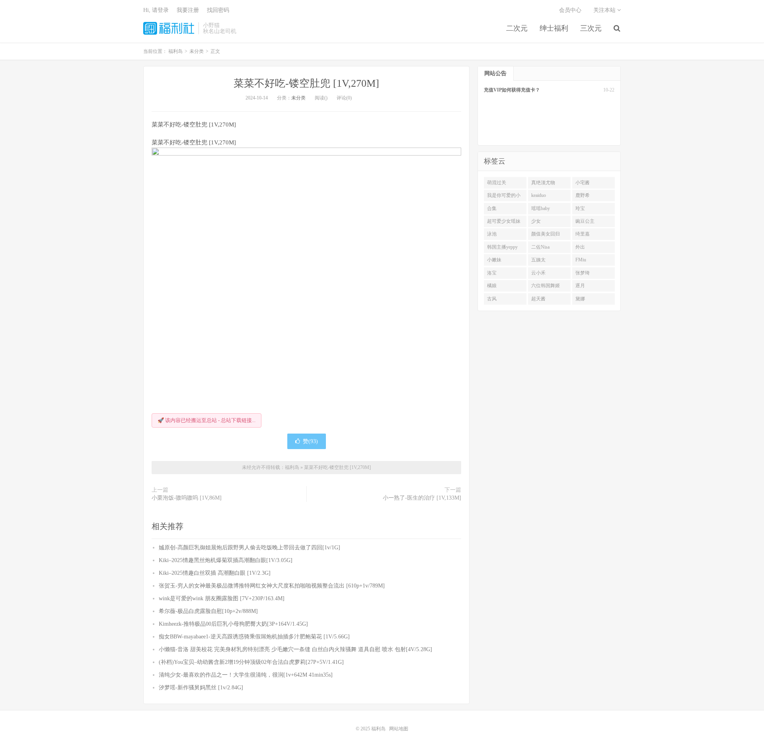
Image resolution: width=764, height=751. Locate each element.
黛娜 (580, 299)
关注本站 (605, 10)
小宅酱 (582, 182)
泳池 (492, 234)
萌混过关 (496, 182)
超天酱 (538, 299)
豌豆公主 (584, 221)
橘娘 (492, 285)
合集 (492, 208)
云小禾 (538, 273)
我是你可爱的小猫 (503, 197)
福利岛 (168, 28)
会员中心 (570, 10)
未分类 (298, 98)
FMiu (580, 260)
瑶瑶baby (540, 208)
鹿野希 (582, 195)
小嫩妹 (494, 260)
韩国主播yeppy (502, 247)
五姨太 (538, 260)
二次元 (517, 28)
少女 (536, 221)
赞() (310, 441)
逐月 (580, 285)
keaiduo (538, 195)
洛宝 (492, 273)
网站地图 (398, 729)
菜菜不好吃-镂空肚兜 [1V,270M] (306, 83)
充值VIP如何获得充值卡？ (512, 90)
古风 (492, 299)
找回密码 (218, 10)
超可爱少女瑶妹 (503, 221)
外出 (580, 247)
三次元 (591, 28)
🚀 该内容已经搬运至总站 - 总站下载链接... (206, 420)
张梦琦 (582, 273)
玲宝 (580, 208)
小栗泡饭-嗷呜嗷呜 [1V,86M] (187, 498)
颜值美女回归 (545, 234)
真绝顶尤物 (543, 182)
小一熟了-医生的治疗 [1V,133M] (422, 498)
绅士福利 (554, 28)
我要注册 (188, 10)
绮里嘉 (582, 234)
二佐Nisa (540, 247)
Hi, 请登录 (156, 10)
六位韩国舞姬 (545, 285)
